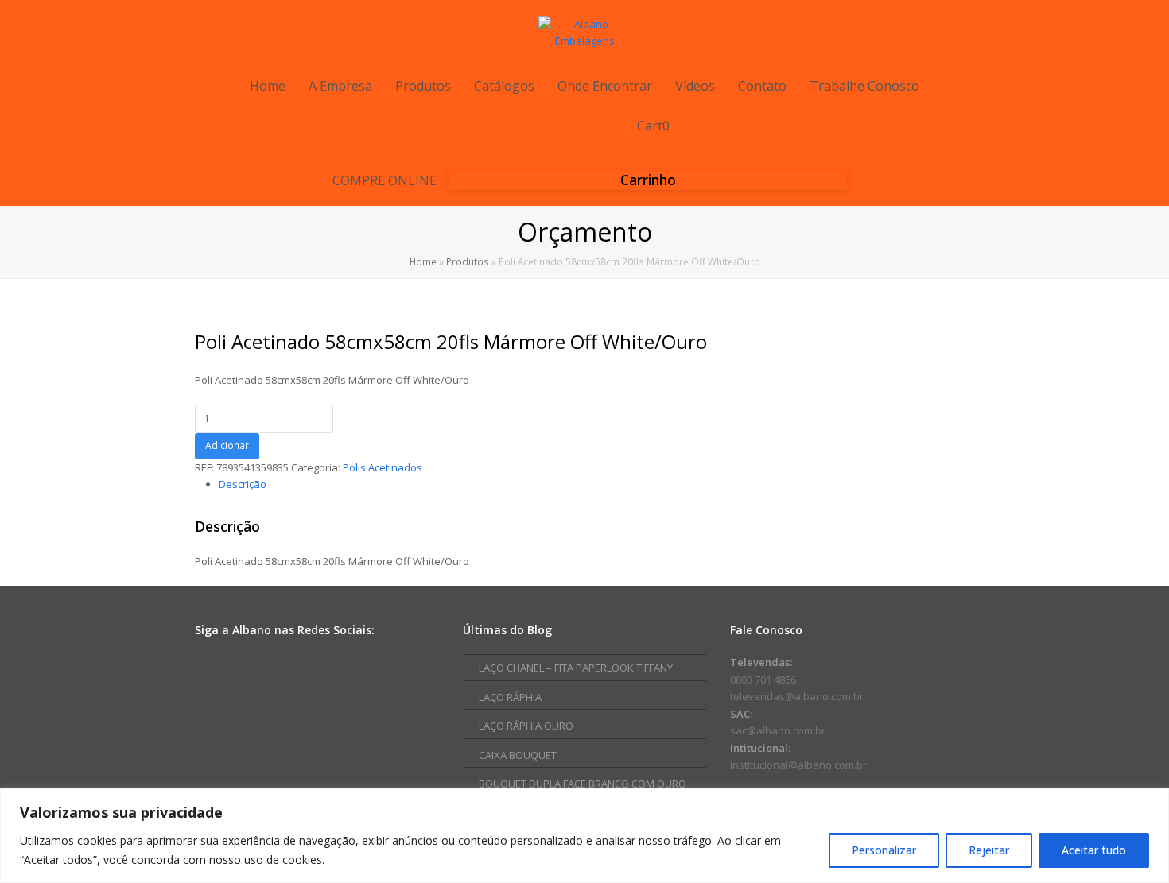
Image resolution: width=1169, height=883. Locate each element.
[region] (584, 835)
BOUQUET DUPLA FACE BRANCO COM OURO (582, 783)
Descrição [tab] (242, 484)
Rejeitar (989, 850)
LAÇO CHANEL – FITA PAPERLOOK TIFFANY (576, 667)
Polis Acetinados (382, 467)
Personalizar (884, 850)
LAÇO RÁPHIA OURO (526, 725)
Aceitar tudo (1094, 850)
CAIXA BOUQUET (518, 755)
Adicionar (227, 445)
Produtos (467, 261)
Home (423, 261)
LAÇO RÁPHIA (510, 697)
